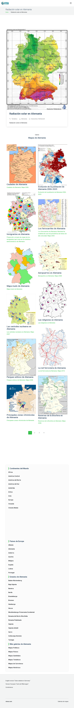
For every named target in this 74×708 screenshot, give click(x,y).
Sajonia (10, 624)
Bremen (11, 600)
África (10, 472)
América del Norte (14, 480)
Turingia (11, 640)
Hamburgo (12, 604)
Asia (9, 496)
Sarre (10, 632)
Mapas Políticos (13, 648)
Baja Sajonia (12, 584)
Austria (10, 557)
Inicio (7, 12)
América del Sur (13, 484)
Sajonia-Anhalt (13, 628)
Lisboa (10, 569)
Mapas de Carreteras (15, 663)
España (10, 565)
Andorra (11, 553)
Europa (10, 500)
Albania (10, 545)
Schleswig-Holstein (15, 636)
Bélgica (10, 561)
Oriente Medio (13, 508)
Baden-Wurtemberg (15, 580)
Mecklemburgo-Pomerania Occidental (21, 612)
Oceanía (11, 504)
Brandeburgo (12, 596)
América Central (14, 476)
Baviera (11, 588)
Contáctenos (9, 687)
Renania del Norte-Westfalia (18, 616)
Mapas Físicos (13, 652)
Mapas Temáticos (14, 660)
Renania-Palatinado (15, 620)
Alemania (11, 549)
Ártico (10, 492)
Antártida (11, 488)
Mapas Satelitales (14, 656)
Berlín (10, 592)
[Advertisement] (39, 21)
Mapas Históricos (14, 667)
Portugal (11, 573)
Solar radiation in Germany (22, 680)
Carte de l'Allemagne (22, 684)
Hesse (10, 608)
